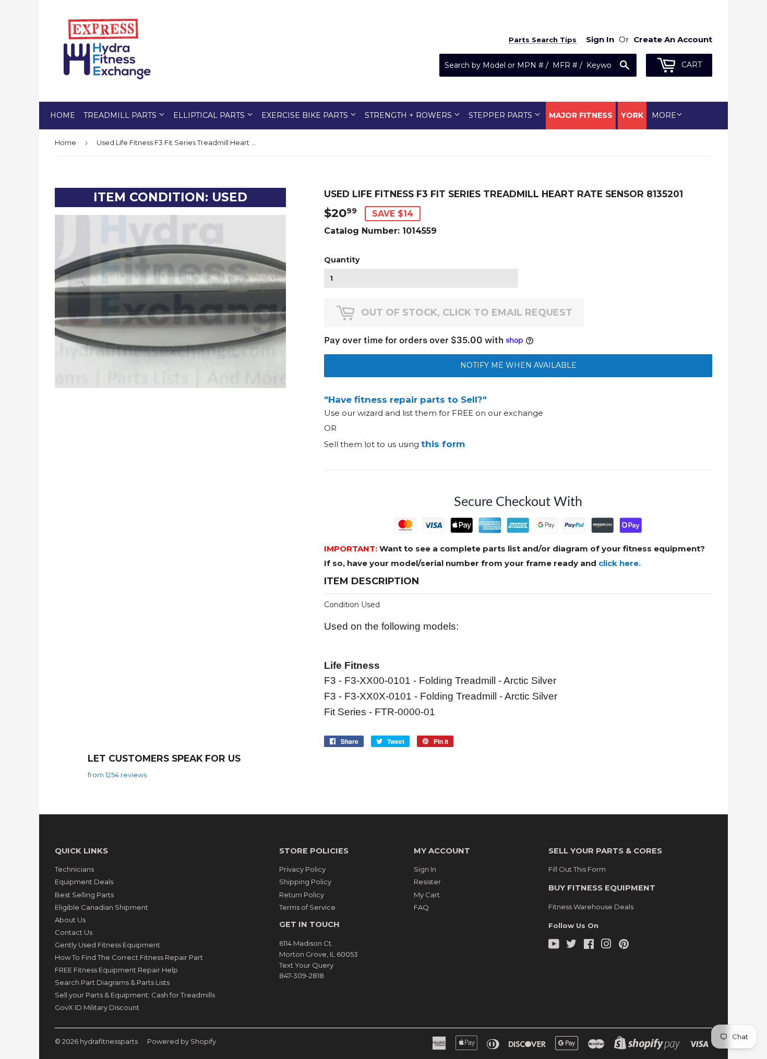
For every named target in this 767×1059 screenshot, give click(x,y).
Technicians (74, 869)
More (664, 115)
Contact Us (73, 932)
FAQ (421, 907)
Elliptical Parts (210, 115)
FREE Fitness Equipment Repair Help (116, 970)
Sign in (600, 39)
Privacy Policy (302, 869)
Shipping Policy (305, 881)
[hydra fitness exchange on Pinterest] (623, 945)
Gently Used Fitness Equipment (107, 945)
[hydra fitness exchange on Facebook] (588, 945)
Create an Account (672, 39)
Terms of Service (307, 907)
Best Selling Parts (84, 894)
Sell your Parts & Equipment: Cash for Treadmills (135, 995)
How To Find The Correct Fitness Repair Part (129, 957)
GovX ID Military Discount (97, 1007)
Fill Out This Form (577, 869)
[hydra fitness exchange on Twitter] (571, 945)
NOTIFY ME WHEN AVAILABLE (518, 365)
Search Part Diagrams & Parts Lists (112, 982)
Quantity (341, 259)
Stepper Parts (501, 115)
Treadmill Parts (121, 115)
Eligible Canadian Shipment (101, 907)
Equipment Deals (84, 881)
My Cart (427, 894)
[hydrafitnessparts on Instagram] (606, 945)
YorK (632, 115)
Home (62, 115)
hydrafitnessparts (109, 1041)
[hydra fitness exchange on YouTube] (553, 945)
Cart (690, 64)
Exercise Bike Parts (305, 115)
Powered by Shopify (181, 1041)
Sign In (425, 869)
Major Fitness (581, 115)
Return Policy (301, 894)
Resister (427, 881)
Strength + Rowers (409, 115)
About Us (70, 920)
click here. (619, 563)
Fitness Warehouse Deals (590, 906)
